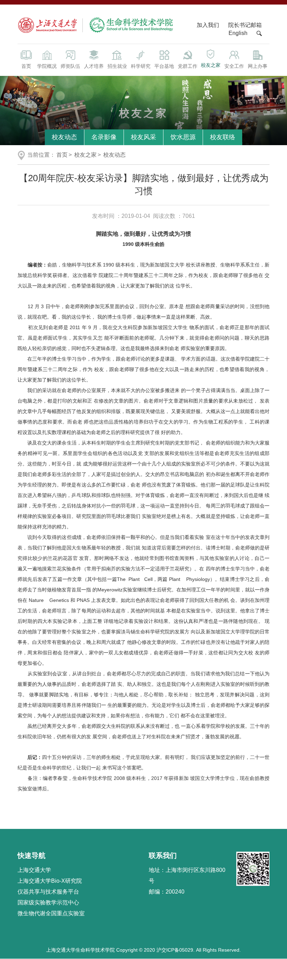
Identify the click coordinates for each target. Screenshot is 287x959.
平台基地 (164, 66)
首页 (26, 66)
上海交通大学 (34, 870)
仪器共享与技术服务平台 (48, 892)
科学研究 (140, 66)
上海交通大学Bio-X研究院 (50, 881)
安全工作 (234, 66)
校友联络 (222, 137)
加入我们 (208, 25)
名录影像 (104, 137)
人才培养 (94, 66)
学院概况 (47, 66)
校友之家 (210, 65)
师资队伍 (70, 66)
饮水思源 (183, 137)
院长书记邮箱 (245, 25)
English (238, 33)
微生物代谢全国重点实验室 (51, 913)
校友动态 (64, 137)
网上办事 (257, 66)
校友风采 (143, 137)
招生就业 (117, 66)
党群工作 (187, 66)
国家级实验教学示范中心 (48, 902)
